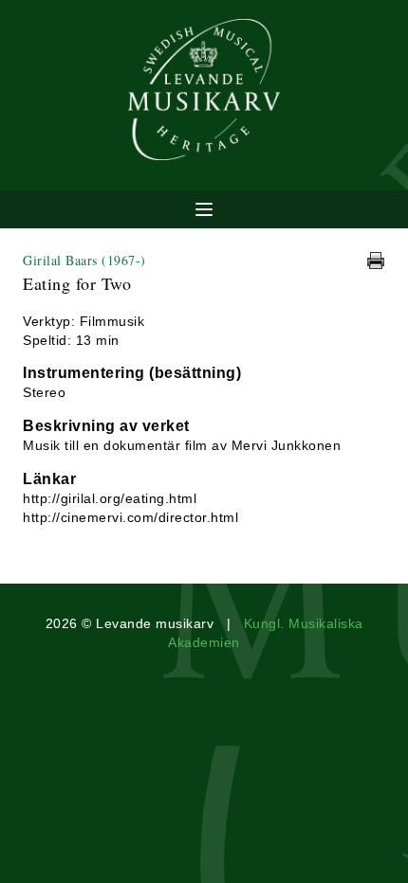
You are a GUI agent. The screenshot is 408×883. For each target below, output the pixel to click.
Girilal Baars (84, 260)
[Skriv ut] (375, 260)
